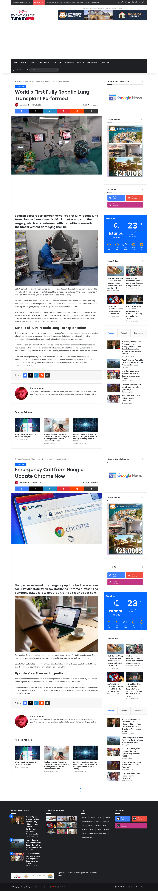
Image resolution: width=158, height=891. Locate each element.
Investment (92, 63)
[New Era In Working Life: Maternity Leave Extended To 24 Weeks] (72, 831)
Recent (124, 333)
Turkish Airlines (87, 837)
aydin (99, 818)
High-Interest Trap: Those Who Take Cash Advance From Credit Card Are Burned (115, 283)
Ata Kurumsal (47, 887)
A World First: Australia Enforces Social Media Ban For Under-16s (115, 310)
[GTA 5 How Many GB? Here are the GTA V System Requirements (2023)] (113, 374)
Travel (34, 63)
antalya (92, 818)
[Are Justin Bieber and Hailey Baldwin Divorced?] (113, 399)
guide (104, 825)
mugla (99, 829)
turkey (84, 833)
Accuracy (69, 63)
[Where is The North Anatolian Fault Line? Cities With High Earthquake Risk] (62, 818)
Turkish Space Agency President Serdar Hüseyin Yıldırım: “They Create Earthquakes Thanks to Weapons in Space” (131, 347)
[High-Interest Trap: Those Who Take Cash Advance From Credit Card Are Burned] (115, 271)
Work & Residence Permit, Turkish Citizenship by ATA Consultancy (102, 8)
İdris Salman (23, 105)
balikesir (107, 818)
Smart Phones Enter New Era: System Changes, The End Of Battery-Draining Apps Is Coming (85, 437)
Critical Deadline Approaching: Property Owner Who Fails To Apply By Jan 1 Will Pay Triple (134, 312)
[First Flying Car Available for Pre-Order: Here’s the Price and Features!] (113, 363)
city (83, 825)
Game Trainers (141, 887)
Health (80, 63)
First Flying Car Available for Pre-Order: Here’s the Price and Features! (132, 362)
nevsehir (106, 829)
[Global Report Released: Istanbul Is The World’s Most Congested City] (134, 271)
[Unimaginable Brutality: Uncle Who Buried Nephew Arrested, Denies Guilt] (62, 831)
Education (56, 63)
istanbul (84, 829)
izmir (91, 829)
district (97, 825)
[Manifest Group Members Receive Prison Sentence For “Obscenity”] (72, 818)
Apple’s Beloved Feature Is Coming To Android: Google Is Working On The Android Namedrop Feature (56, 437)
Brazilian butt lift (87, 821)
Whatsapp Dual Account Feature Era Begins (25, 435)
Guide (23, 63)
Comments (138, 333)
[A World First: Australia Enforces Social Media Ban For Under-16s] (115, 299)
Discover (44, 63)
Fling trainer (131, 887)
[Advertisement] (79, 42)
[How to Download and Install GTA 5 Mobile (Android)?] (113, 388)
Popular (111, 333)
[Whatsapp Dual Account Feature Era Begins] (27, 425)
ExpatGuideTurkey (61, 887)
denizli (90, 825)
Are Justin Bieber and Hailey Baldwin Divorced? (131, 398)
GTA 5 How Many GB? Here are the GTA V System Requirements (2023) (131, 375)
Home (15, 63)
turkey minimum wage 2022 (98, 833)
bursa (97, 821)
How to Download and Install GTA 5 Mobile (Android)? (131, 387)
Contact (105, 63)
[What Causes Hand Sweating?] (51, 818)
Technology (26, 81)
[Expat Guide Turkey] (22, 14)
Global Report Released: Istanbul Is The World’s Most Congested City (134, 282)
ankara (84, 818)
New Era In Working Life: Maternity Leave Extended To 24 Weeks (69, 2)
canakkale (106, 821)
